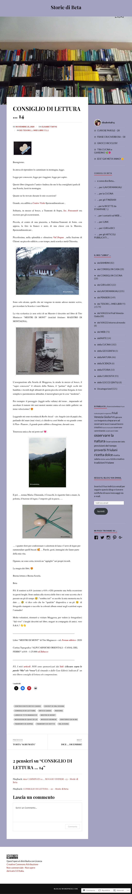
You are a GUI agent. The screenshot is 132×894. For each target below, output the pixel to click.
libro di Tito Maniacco (26, 715)
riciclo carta (105, 459)
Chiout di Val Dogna (54, 706)
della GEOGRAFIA (106, 351)
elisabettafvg (49, 127)
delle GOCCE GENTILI (108, 382)
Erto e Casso (45, 710)
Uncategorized (104, 388)
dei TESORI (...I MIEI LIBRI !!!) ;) (34, 130)
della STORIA (103, 369)
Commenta (72, 826)
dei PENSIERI (103, 297)
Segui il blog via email (108, 477)
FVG (113, 417)
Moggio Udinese (49, 719)
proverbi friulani (105, 450)
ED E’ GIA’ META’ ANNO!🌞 (110, 158)
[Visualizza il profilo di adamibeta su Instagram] (108, 537)
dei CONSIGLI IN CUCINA (109, 275)
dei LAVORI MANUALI (108, 291)
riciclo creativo (117, 459)
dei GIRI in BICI (104, 284)
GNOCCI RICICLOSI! (107, 143)
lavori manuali (111, 424)
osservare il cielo (112, 431)
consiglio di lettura (25, 710)
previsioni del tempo (105, 445)
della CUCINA (104, 344)
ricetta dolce (103, 455)
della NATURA (104, 357)
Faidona (59, 710)
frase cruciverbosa (113, 406)
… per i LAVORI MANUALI (109, 187)
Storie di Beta (66, 7)
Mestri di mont (48, 715)
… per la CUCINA (105, 193)
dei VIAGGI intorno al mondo (111, 322)
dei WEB (101, 332)
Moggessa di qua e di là (26, 719)
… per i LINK (103, 222)
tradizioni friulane (104, 462)
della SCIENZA (104, 363)
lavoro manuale (107, 428)
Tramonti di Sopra (24, 724)
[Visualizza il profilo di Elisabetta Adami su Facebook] (96, 537)
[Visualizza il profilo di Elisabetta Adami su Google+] (121, 537)
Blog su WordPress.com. (66, 889)
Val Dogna (64, 724)
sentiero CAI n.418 (68, 719)
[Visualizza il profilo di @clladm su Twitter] (102, 537)
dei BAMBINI (103, 263)
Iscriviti (101, 511)
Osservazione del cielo (115, 441)
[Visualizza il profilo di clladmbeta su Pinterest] (115, 537)
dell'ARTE (102, 338)
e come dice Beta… (106, 181)
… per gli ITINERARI (106, 199)
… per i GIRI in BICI (106, 228)
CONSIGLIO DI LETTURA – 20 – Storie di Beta (45, 788)
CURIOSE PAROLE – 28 (108, 130)
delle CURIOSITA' (105, 376)
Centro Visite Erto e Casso (28, 706)
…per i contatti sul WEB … (109, 215)
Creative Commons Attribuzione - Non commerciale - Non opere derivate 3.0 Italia (23, 867)
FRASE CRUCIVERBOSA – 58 (111, 136)
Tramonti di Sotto (45, 724)
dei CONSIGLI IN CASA (108, 269)
